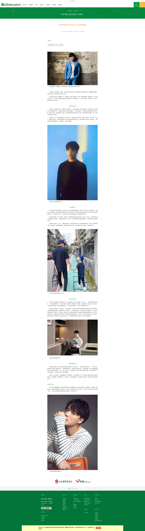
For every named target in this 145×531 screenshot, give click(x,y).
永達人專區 (43, 517)
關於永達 (25, 4)
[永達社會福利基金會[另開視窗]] (83, 481)
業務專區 (75, 506)
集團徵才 (64, 509)
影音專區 (42, 520)
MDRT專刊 (86, 504)
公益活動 (48, 4)
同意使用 (98, 527)
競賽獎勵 (75, 504)
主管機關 (96, 515)
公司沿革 (64, 498)
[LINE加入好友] (45, 508)
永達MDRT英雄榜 (87, 503)
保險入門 (96, 498)
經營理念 (64, 501)
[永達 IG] (50, 508)
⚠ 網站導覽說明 (44, 503)
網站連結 (60, 4)
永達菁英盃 (75, 498)
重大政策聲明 (65, 507)
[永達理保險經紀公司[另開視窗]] (63, 481)
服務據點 (64, 503)
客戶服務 (54, 4)
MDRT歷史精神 (87, 498)
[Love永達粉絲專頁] (42, 508)
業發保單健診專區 (44, 515)
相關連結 (96, 517)
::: (0, 7)
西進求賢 (42, 518)
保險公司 (96, 512)
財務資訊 (64, 504)
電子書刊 (64, 506)
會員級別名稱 (86, 501)
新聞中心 (42, 4)
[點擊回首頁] (10, 4)
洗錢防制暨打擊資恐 (98, 520)
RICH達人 (70, 10)
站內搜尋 (50, 503)
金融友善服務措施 (98, 501)
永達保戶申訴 (97, 503)
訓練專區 (75, 507)
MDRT (36, 4)
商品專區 (96, 514)
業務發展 (31, 4)
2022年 (75, 10)
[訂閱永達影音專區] (47, 508)
